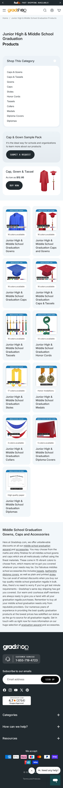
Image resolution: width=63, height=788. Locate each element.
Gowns (10, 81)
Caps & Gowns (14, 72)
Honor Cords (13, 96)
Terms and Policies (31, 779)
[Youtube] (16, 690)
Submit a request (20, 154)
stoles (52, 574)
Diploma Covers (15, 115)
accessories (22, 549)
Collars (10, 106)
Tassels (11, 101)
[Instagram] (10, 690)
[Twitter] (22, 690)
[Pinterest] (27, 690)
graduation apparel (31, 624)
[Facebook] (4, 690)
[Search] (44, 10)
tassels (40, 570)
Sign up (49, 679)
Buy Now (14, 185)
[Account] (52, 10)
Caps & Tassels (15, 76)
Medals (11, 111)
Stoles (10, 91)
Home (5, 18)
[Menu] (4, 10)
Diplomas (12, 120)
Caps (9, 86)
